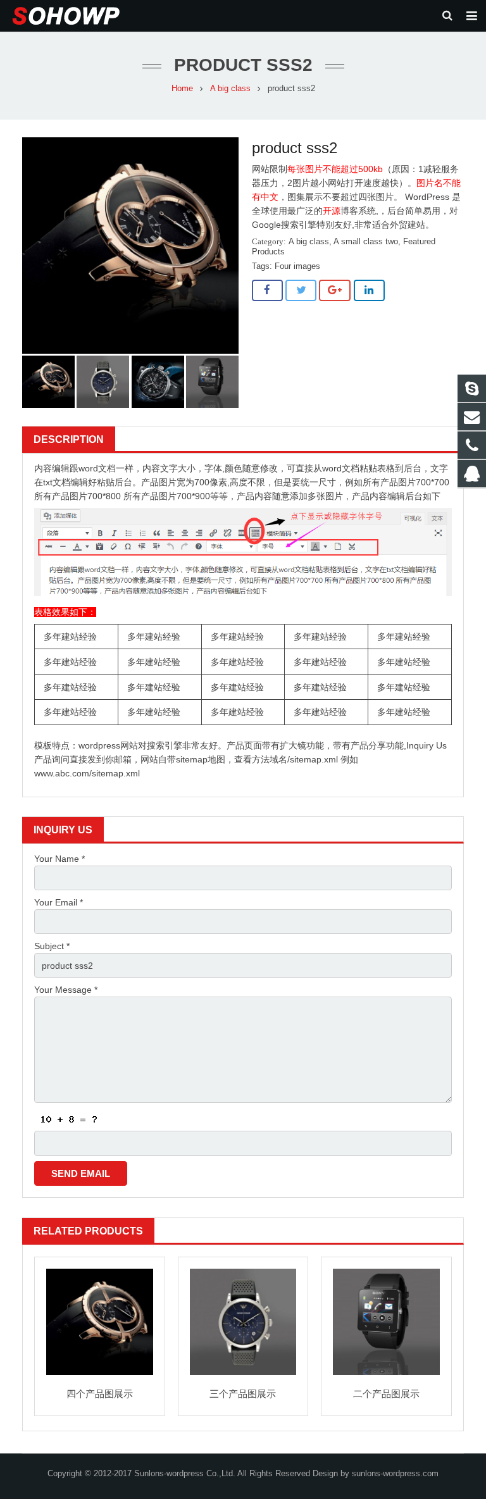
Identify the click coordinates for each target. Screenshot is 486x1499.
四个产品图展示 (99, 1393)
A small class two (365, 241)
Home (182, 88)
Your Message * (65, 990)
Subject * (52, 946)
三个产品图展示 (242, 1393)
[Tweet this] (300, 290)
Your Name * (59, 859)
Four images (297, 266)
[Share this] (267, 290)
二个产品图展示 (386, 1393)
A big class (230, 88)
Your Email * (58, 902)
